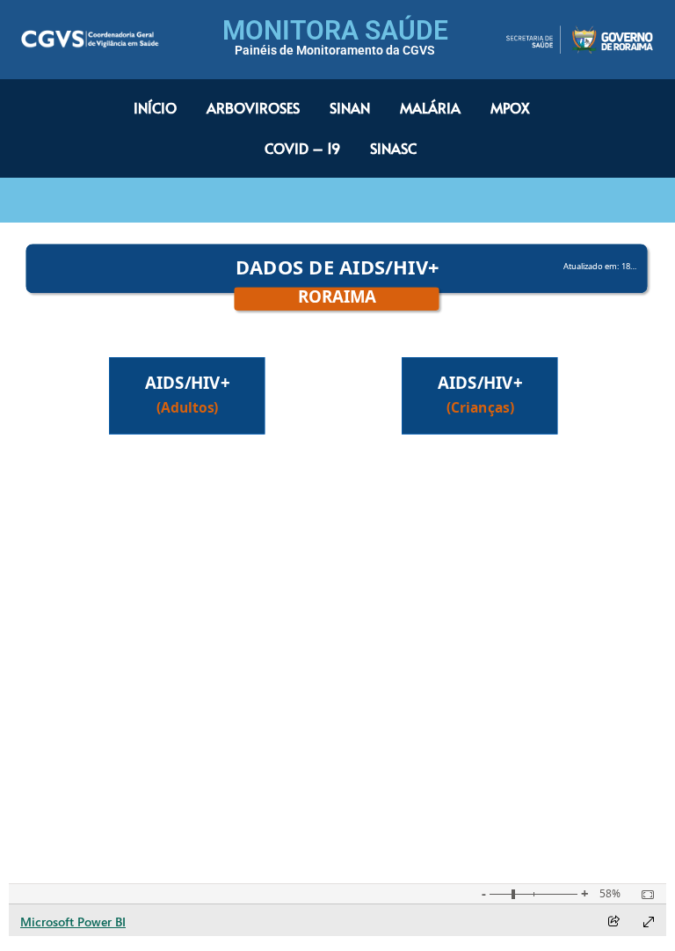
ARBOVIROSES (253, 107)
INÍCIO (155, 107)
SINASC (393, 147)
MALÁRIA (430, 107)
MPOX (510, 107)
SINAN (350, 107)
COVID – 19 (302, 147)
